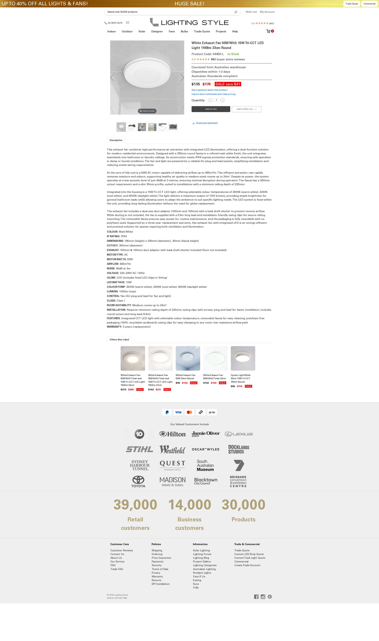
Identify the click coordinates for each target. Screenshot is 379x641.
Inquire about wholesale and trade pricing (214, 94)
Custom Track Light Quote (249, 557)
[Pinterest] (270, 596)
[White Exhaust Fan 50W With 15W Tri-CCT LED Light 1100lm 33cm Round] (121, 127)
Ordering (157, 554)
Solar (142, 31)
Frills (196, 587)
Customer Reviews (121, 550)
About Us (116, 557)
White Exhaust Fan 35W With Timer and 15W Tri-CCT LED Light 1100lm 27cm (160, 380)
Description (116, 140)
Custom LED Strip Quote (249, 554)
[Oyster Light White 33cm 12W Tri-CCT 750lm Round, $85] (243, 359)
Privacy (156, 572)
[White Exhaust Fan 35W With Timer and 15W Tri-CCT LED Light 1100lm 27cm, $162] (160, 359)
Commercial (369, 4)
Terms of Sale (160, 569)
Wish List (251, 11)
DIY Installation (161, 583)
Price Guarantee (161, 557)
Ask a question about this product (210, 90)
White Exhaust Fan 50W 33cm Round (185, 377)
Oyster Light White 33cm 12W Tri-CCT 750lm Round (240, 378)
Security (157, 565)
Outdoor (127, 31)
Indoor (111, 31)
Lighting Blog (201, 557)
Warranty (157, 576)
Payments (157, 561)
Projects (221, 31)
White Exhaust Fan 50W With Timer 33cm (214, 377)
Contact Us (117, 554)
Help (235, 31)
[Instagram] (263, 596)
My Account (267, 11)
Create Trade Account (247, 565)
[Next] (181, 77)
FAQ (112, 565)
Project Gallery (202, 561)
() (262, 23)
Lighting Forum (202, 554)
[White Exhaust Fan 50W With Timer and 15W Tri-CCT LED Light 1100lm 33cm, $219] (133, 359)
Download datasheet (207, 123)
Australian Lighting (204, 569)
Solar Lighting (201, 550)
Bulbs (184, 31)
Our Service (117, 561)
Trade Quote (352, 4)
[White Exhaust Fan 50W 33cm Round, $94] (188, 359)
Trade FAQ (116, 569)
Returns (156, 580)
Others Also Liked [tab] (119, 339)
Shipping (157, 550)
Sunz (196, 583)
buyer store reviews (218, 59)
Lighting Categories (205, 565)
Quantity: (198, 100)
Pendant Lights (202, 572)
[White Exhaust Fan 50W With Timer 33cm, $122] (215, 359)
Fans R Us (199, 576)
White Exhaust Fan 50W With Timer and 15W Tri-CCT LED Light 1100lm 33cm (133, 380)
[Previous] (112, 77)
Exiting (197, 580)
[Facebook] (256, 596)
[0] (268, 32)
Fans (172, 31)
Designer (157, 31)
